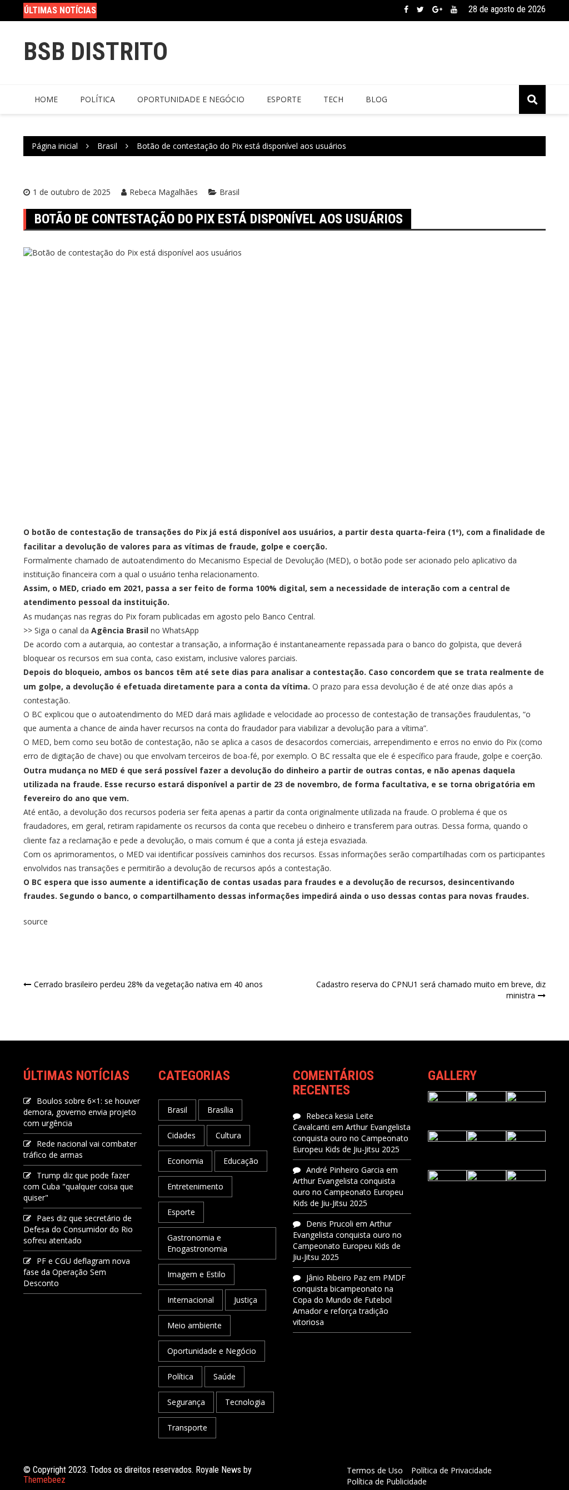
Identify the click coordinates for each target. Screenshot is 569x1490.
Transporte (187, 1427)
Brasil (229, 192)
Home (46, 99)
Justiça (245, 1299)
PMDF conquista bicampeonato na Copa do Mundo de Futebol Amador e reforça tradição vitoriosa (349, 1299)
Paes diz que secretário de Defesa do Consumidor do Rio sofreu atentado (78, 1229)
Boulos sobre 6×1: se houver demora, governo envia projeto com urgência (81, 1112)
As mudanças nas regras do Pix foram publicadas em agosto (133, 616)
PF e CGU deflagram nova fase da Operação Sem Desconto (76, 1272)
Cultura (228, 1135)
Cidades (181, 1135)
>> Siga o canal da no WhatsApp (111, 630)
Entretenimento (195, 1186)
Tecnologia (245, 1402)
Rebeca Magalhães (163, 192)
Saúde (224, 1376)
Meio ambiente (194, 1325)
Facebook (406, 9)
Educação (240, 1161)
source (35, 921)
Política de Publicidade (387, 1481)
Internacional (190, 1299)
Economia (185, 1161)
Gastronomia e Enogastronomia (197, 1243)
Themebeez (44, 1479)
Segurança (186, 1402)
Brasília (220, 1109)
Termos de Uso (375, 1470)
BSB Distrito (95, 51)
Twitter (420, 9)
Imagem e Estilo (196, 1274)
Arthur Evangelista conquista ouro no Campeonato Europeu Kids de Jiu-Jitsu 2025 (352, 1138)
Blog (376, 99)
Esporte (284, 99)
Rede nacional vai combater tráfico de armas (80, 1149)
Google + (437, 9)
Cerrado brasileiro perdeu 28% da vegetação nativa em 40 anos (148, 984)
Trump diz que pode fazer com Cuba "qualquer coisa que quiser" (78, 1186)
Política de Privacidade (451, 1470)
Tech (333, 99)
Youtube (454, 9)
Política (97, 99)
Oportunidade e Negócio (190, 99)
